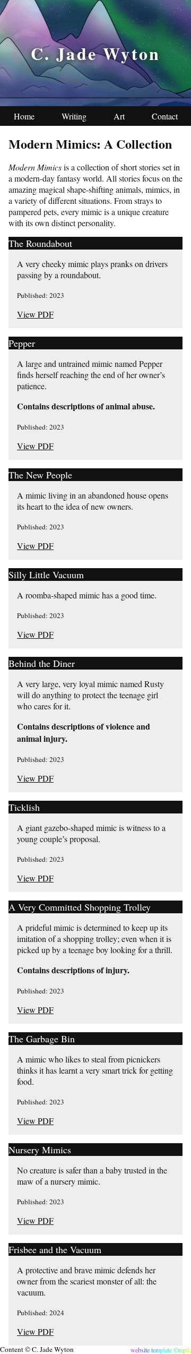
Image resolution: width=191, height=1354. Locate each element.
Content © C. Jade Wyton (37, 1349)
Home (24, 116)
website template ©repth (161, 1350)
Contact (165, 116)
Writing (74, 116)
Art (119, 116)
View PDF (35, 314)
